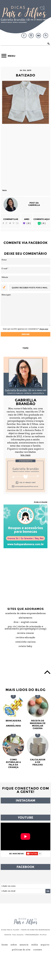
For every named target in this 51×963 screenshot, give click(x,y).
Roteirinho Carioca (25, 642)
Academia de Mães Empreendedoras (25, 613)
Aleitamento (25, 618)
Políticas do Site (21, 950)
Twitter (10, 223)
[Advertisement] (25, 155)
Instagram (31, 35)
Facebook (23, 35)
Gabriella (34, 205)
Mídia (34, 945)
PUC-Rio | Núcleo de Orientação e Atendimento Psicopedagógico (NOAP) (25, 627)
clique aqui (43, 329)
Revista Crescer (25, 633)
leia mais (25, 455)
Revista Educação (25, 637)
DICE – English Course (25, 622)
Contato (37, 950)
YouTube (38, 35)
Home (5, 945)
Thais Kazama (18, 935)
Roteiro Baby (25, 646)
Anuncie (24, 945)
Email (17, 223)
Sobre (14, 945)
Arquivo (45, 945)
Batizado (25, 75)
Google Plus (7, 223)
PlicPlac (43, 935)
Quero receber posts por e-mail (29, 287)
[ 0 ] (29, 223)
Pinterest (13, 223)
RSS (45, 35)
